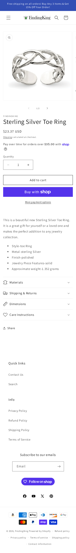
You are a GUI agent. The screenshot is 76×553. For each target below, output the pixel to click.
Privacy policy (18, 537)
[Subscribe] (59, 466)
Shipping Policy (18, 430)
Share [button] (11, 328)
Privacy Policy (17, 411)
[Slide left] (28, 108)
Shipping (7, 137)
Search (13, 384)
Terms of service (39, 537)
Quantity (8, 156)
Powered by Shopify (40, 531)
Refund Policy (17, 420)
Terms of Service (19, 439)
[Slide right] (47, 108)
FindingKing (21, 531)
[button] (8, 17)
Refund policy (62, 531)
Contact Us (15, 374)
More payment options (38, 202)
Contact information (39, 543)
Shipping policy (60, 537)
